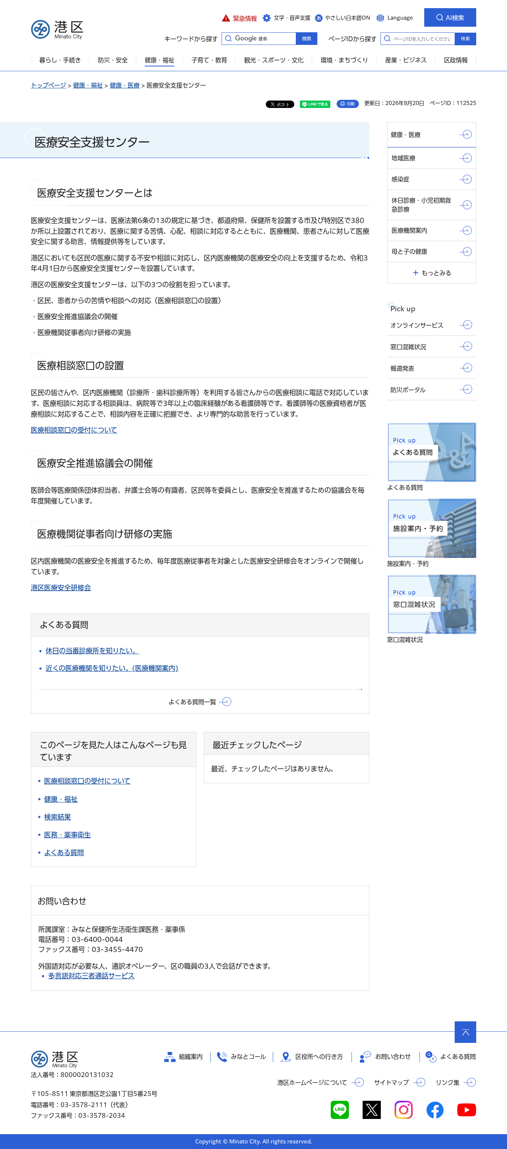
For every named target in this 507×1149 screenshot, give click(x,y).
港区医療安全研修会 (61, 587)
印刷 (350, 104)
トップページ (48, 85)
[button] (239, 17)
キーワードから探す (228, 38)
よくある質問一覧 (192, 702)
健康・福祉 (88, 85)
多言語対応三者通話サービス (91, 975)
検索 (465, 38)
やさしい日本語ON (347, 17)
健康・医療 (125, 85)
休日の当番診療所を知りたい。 (92, 650)
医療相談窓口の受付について (74, 430)
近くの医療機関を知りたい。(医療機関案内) (112, 668)
